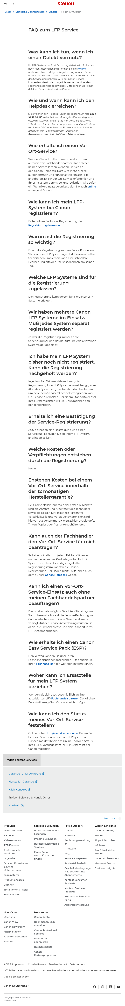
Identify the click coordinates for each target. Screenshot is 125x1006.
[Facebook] (94, 986)
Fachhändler (44, 663)
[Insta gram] (102, 986)
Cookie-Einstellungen (16, 976)
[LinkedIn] (110, 986)
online (82, 68)
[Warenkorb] (5, 4)
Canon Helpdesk (56, 574)
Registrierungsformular (44, 225)
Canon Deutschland (16, 985)
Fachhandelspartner (65, 698)
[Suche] (13, 4)
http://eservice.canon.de (62, 733)
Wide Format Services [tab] (22, 760)
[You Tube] (118, 986)
